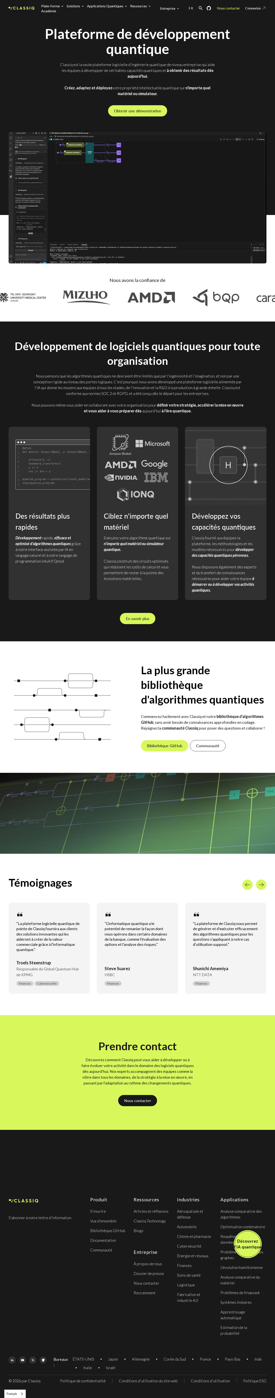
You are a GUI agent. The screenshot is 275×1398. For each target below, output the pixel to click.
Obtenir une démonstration (137, 110)
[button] (53, 6)
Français (12, 1393)
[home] (21, 8)
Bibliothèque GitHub (164, 745)
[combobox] (15, 1394)
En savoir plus (137, 618)
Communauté (207, 745)
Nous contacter (228, 8)
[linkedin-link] (12, 1360)
